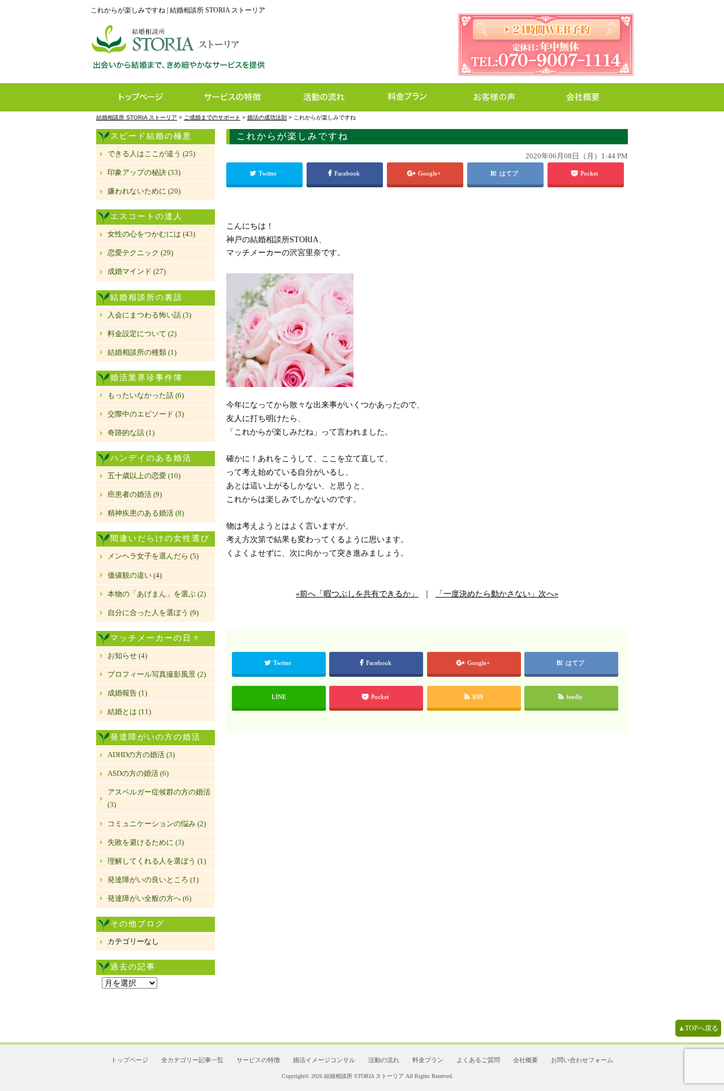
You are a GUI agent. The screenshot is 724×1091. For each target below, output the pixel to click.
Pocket (590, 173)
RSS (477, 696)
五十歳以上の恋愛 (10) (143, 475)
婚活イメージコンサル (324, 1059)
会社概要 (586, 97)
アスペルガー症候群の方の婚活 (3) (158, 798)
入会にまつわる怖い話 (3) (149, 315)
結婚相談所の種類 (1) (141, 352)
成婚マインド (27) (136, 271)
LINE (279, 696)
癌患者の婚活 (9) (134, 494)
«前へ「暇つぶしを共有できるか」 (357, 594)
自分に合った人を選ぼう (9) (153, 612)
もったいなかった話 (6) (145, 395)
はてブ (509, 173)
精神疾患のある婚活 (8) (145, 513)
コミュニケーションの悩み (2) (156, 823)
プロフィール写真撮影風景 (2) (156, 674)
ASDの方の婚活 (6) (138, 773)
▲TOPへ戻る (698, 1028)
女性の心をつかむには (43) (151, 234)
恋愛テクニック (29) (140, 252)
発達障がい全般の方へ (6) (149, 898)
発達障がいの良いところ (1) (153, 879)
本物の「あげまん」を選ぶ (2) (156, 594)
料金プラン (413, 97)
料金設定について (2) (141, 333)
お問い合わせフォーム (582, 1059)
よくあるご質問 (478, 1059)
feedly (575, 696)
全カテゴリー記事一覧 (192, 1059)
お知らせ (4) (127, 655)
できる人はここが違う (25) (151, 153)
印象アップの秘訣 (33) (143, 172)
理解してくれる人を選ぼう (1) (156, 861)
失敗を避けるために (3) (145, 842)
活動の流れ (329, 97)
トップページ (139, 97)
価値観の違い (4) (134, 575)
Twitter (268, 173)
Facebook (347, 173)
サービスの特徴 (238, 97)
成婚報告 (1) (127, 693)
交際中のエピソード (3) (145, 414)
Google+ (430, 173)
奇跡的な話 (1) (130, 432)
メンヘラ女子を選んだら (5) (153, 556)
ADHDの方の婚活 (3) (141, 754)
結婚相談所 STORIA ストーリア (364, 1076)
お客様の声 (497, 97)
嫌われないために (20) (143, 191)
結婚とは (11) (129, 711)
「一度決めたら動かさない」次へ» (497, 594)
